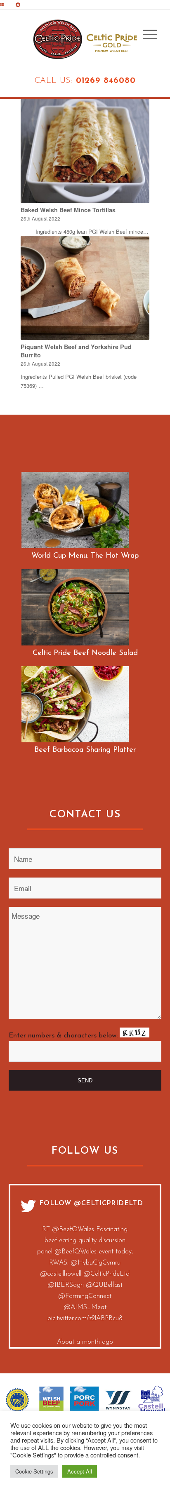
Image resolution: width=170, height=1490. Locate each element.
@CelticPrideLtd (108, 1203)
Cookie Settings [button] (34, 1471)
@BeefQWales (67, 1305)
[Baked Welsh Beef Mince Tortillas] (85, 151)
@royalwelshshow (85, 1338)
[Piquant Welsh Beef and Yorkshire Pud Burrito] (85, 288)
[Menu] (146, 34)
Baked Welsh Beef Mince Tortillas (68, 210)
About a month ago (85, 1229)
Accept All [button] (79, 1471)
